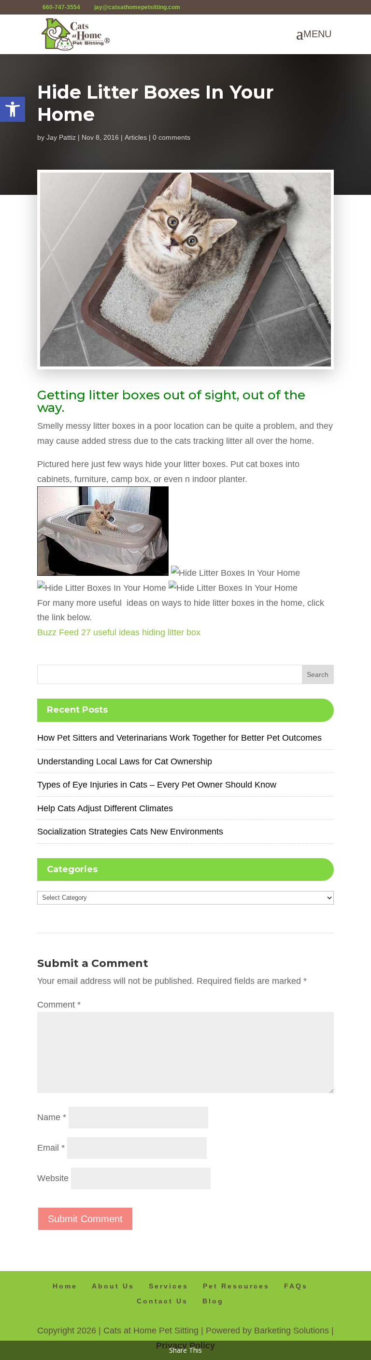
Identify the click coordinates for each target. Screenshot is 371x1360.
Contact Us (162, 1301)
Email (51, 1148)
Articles (136, 137)
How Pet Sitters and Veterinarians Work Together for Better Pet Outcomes (179, 738)
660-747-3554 (61, 7)
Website (53, 1178)
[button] (12, 109)
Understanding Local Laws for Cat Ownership (124, 761)
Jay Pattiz (61, 137)
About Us (113, 1286)
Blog (213, 1301)
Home (65, 1286)
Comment (59, 1004)
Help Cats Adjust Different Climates (105, 808)
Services (168, 1286)
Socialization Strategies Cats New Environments (130, 831)
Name (51, 1117)
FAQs (296, 1286)
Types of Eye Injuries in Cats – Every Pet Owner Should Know (156, 785)
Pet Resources (236, 1286)
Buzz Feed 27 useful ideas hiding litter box (118, 632)
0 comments (171, 137)
